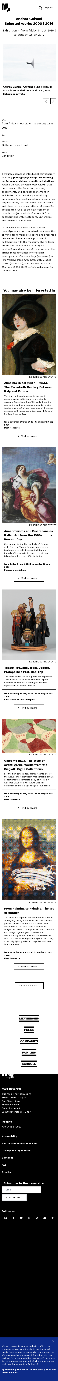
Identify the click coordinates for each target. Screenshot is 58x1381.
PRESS (29, 1030)
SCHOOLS (29, 1064)
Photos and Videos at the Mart (21, 1143)
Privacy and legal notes (16, 1150)
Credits (6, 1172)
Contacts (7, 1157)
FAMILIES (29, 1052)
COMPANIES (29, 1041)
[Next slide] (53, 101)
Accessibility (9, 1136)
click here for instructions (14, 1364)
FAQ (4, 1164)
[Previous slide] (46, 101)
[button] (40, 8)
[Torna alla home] (6, 7)
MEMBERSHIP (29, 1018)
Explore (48, 7)
